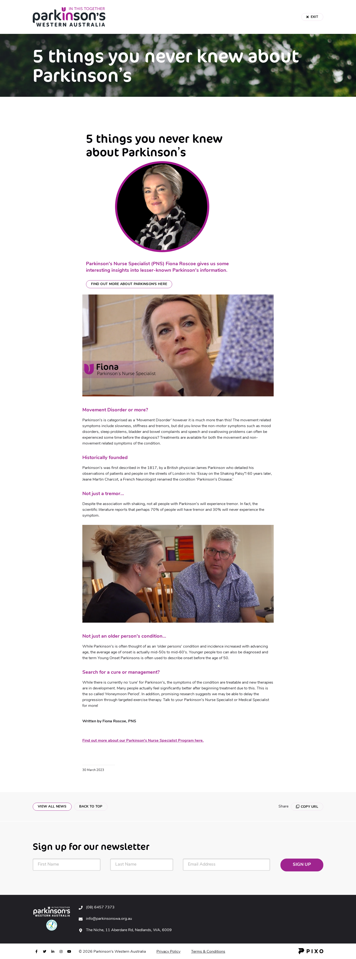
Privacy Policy (168, 952)
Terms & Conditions (208, 952)
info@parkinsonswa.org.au (109, 919)
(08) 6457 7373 (100, 907)
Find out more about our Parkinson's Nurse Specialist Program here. (143, 741)
